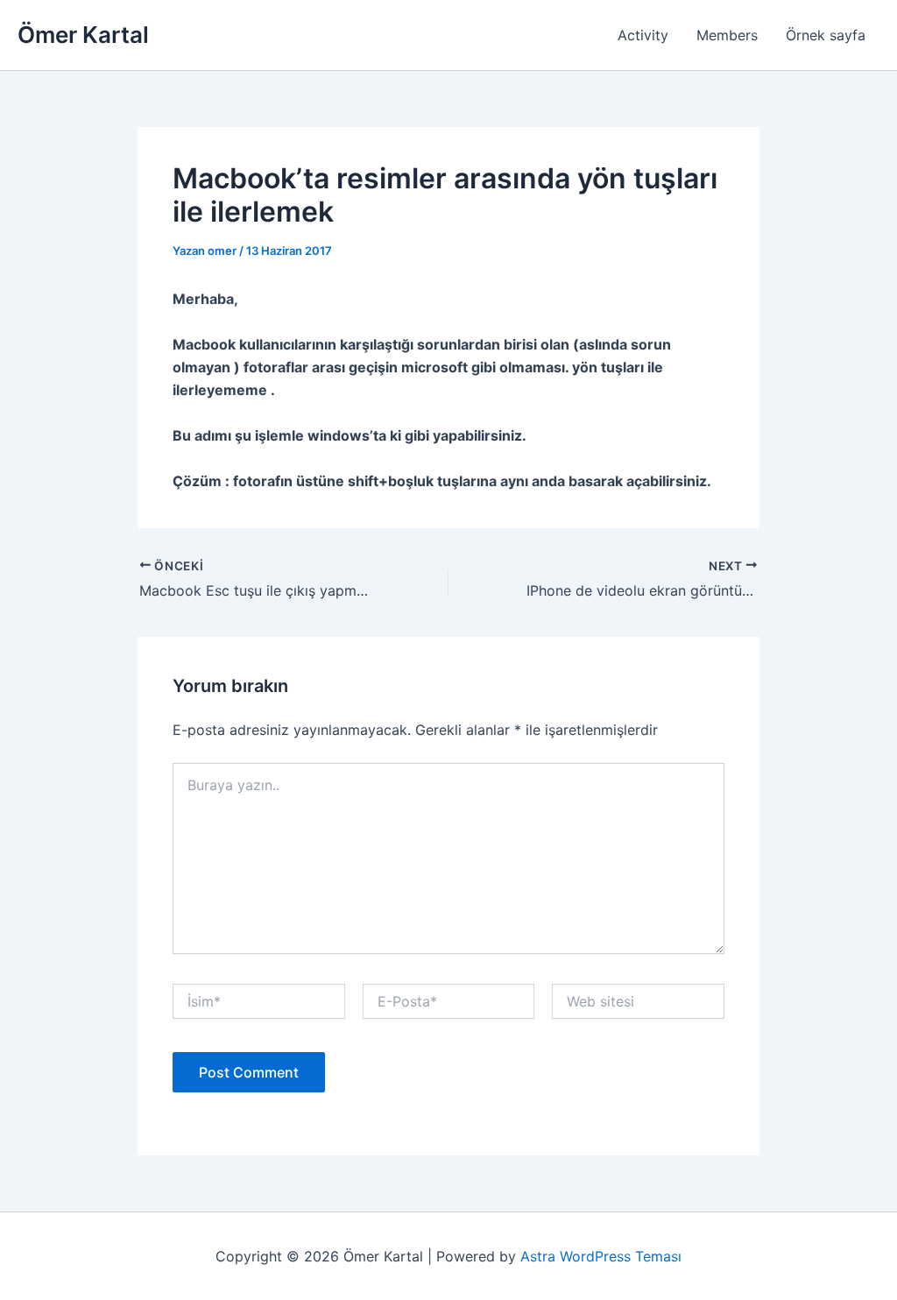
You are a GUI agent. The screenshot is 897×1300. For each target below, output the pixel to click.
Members (727, 35)
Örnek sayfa (825, 35)
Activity (643, 35)
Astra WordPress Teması (601, 1256)
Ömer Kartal (83, 34)
